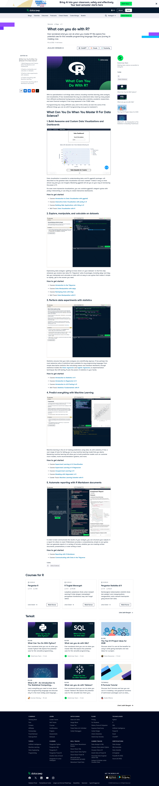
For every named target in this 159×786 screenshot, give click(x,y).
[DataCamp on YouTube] (47, 778)
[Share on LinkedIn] (25, 90)
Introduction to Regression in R (65, 381)
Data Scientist (116, 750)
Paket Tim (73, 725)
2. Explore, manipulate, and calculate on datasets (28, 70)
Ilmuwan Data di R (97, 750)
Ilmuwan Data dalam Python (100, 747)
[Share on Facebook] (29, 90)
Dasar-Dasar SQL (75, 749)
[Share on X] (37, 90)
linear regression (68, 368)
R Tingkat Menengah (73, 586)
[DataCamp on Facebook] (30, 778)
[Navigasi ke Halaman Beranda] (33, 10)
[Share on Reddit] (33, 90)
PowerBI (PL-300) (117, 756)
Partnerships (32, 731)
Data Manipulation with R (66, 295)
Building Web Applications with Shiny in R (69, 205)
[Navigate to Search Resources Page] (105, 15)
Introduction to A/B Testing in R (66, 384)
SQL (113, 725)
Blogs (57, 24)
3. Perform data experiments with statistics (29, 74)
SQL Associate (116, 747)
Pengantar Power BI (56, 753)
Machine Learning (34, 747)
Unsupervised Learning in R (64, 471)
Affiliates (31, 728)
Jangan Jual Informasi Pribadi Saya (62, 783)
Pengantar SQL (54, 747)
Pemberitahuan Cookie (45, 783)
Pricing (93, 719)
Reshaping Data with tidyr (64, 292)
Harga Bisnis (74, 722)
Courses (52, 725)
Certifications (54, 728)
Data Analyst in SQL (97, 744)
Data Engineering (34, 750)
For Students (95, 722)
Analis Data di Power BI (98, 753)
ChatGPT (115, 737)
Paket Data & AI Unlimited (78, 728)
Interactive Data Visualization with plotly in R (71, 202)
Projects (52, 731)
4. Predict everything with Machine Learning (28, 78)
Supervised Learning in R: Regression (68, 467)
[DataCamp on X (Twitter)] (35, 778)
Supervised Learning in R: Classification (69, 464)
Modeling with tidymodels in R (65, 474)
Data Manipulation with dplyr (65, 288)
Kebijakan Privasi (33, 783)
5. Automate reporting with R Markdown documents (29, 82)
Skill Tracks (53, 722)
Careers (31, 725)
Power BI (115, 731)
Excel (114, 734)
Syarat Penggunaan (95, 783)
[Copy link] (21, 90)
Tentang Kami (33, 719)
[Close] (156, 4)
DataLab (52, 737)
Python (114, 719)
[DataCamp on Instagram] (53, 778)
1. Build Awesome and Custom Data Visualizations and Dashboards (29, 65)
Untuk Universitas (96, 734)
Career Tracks (54, 719)
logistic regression (83, 368)
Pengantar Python (55, 744)
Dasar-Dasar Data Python (78, 752)
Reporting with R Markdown (65, 554)
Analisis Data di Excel (56, 756)
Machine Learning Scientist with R (71, 477)
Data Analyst (116, 744)
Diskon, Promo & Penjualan (99, 725)
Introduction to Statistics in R (65, 378)
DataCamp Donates (97, 737)
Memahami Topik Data (77, 762)
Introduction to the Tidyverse (65, 285)
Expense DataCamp (97, 728)
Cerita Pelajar (95, 731)
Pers (30, 722)
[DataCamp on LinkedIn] (41, 778)
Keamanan (84, 783)
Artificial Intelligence (118, 728)
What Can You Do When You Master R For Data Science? (28, 59)
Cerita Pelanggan (75, 731)
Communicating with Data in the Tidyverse (70, 557)
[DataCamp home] (41, 773)
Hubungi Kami (33, 737)
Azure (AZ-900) (117, 758)
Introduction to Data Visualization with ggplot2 (71, 198)
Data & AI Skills (75, 719)
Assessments (53, 734)
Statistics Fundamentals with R (68, 387)
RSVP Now (125, 4)
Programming (33, 753)
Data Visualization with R (66, 208)
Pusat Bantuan (33, 734)
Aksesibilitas (76, 783)
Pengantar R (33, 586)
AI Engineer (115, 753)
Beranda (50, 24)
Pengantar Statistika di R (111, 586)
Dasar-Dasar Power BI (77, 754)
